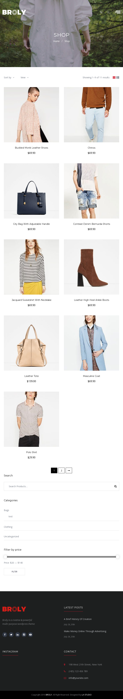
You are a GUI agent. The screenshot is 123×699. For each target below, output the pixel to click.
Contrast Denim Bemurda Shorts (91, 224)
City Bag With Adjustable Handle (31, 224)
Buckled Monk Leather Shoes (31, 147)
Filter (14, 571)
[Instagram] (24, 634)
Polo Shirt (31, 452)
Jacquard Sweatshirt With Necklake (31, 300)
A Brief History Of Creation (78, 619)
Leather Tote (31, 376)
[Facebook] (4, 634)
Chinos (91, 147)
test (11, 516)
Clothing (8, 526)
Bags (6, 510)
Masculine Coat (91, 376)
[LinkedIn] (17, 634)
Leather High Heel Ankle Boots (91, 300)
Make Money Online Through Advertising (85, 631)
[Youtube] (30, 634)
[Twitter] (11, 634)
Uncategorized (11, 536)
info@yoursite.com (78, 677)
